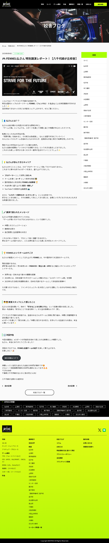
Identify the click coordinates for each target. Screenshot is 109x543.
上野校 (86, 105)
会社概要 (60, 458)
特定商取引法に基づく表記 (66, 450)
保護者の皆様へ (88, 447)
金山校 (86, 155)
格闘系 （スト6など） (9, 468)
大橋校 (86, 182)
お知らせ (60, 447)
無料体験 (100, 4)
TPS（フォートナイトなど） (11, 456)
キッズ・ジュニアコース (10, 446)
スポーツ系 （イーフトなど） (12, 472)
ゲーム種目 (6, 453)
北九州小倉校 (88, 188)
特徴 (3, 439)
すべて (86, 60)
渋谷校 (86, 94)
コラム (59, 443)
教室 (30, 447)
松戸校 (86, 83)
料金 (3, 475)
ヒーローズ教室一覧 (35, 527)
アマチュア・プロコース (10, 449)
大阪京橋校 (87, 166)
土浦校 (86, 71)
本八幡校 (87, 88)
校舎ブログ (60, 439)
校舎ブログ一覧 (39, 392)
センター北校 (88, 121)
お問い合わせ (87, 443)
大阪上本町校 (88, 171)
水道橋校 (87, 99)
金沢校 (86, 144)
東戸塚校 (87, 132)
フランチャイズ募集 (63, 462)
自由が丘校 (87, 110)
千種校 (86, 160)
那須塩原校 (87, 77)
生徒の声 (32, 443)
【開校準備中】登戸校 (91, 138)
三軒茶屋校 (87, 116)
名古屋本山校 (88, 149)
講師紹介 (32, 439)
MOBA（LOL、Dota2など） (11, 465)
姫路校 (86, 177)
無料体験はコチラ (11, 358)
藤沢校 (86, 127)
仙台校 (86, 66)
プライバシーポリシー (64, 454)
